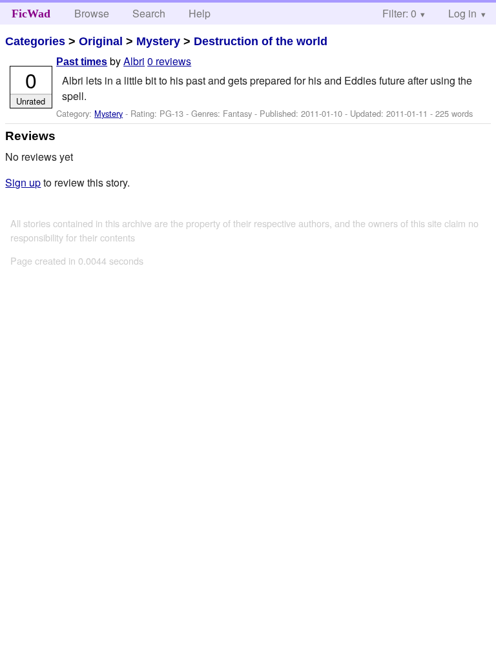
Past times (81, 61)
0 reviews (169, 61)
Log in (462, 13)
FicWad (31, 13)
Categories (35, 41)
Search (148, 13)
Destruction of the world (260, 41)
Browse (91, 13)
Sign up (23, 182)
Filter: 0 (399, 13)
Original (101, 41)
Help (200, 13)
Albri (134, 61)
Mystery (158, 41)
